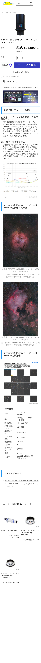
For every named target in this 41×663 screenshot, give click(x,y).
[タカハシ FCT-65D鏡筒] (10, 521)
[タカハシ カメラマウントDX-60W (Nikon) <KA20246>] (10, 563)
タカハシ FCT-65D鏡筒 (9, 530)
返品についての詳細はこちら (11, 76)
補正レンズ (16, 12)
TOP (2, 12)
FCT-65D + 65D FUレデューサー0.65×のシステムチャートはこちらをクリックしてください (22, 483)
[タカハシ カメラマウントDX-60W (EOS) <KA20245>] (30, 520)
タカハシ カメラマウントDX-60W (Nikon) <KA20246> (10, 575)
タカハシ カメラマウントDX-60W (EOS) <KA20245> (30, 533)
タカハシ (8, 12)
